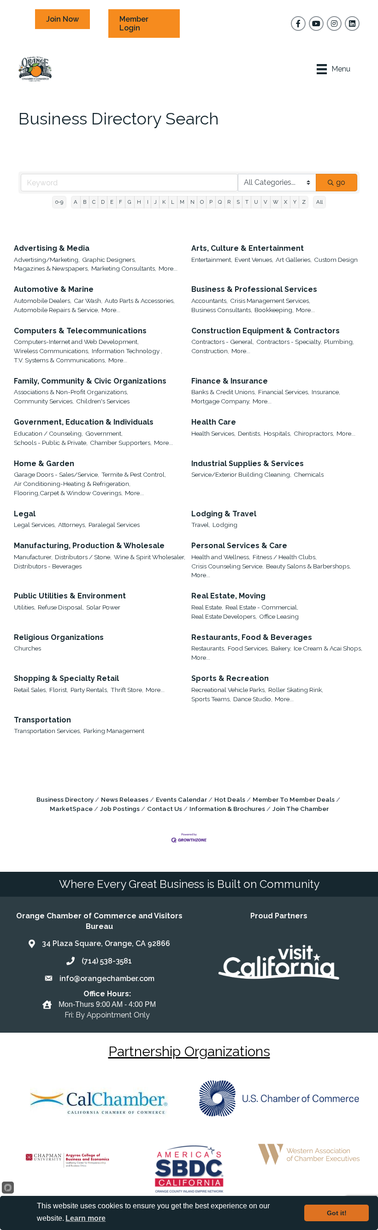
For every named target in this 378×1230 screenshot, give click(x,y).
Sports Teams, (211, 699)
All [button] (319, 202)
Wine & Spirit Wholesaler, (149, 557)
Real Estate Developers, (224, 616)
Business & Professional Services (254, 289)
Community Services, (44, 401)
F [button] (120, 202)
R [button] (228, 202)
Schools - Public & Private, (51, 442)
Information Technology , (127, 351)
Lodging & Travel (223, 513)
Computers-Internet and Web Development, (76, 341)
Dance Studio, (252, 699)
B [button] (84, 202)
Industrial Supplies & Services (247, 463)
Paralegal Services (114, 524)
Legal (24, 513)
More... (168, 268)
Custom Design (336, 259)
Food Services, (248, 648)
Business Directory (65, 799)
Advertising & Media (51, 248)
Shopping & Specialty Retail (66, 678)
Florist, (58, 689)
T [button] (246, 202)
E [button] (111, 202)
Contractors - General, (222, 341)
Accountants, (209, 300)
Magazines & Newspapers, (51, 268)
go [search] (340, 182)
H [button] (139, 202)
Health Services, (213, 433)
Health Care (213, 422)
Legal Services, (35, 524)
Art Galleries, (294, 259)
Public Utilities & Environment (70, 595)
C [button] (93, 202)
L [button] (172, 202)
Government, (104, 433)
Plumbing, (339, 341)
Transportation (42, 720)
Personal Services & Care (239, 545)
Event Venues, (254, 259)
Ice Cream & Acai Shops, (328, 648)
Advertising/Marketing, (47, 259)
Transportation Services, (47, 730)
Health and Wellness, (220, 557)
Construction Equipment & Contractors (265, 330)
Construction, (210, 351)
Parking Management (113, 730)
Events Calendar (181, 799)
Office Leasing (279, 616)
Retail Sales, (30, 689)
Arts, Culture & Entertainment (247, 248)
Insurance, (326, 392)
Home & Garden (44, 463)
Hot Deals (229, 799)
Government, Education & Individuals (84, 422)
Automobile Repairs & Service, (56, 309)
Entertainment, (211, 259)
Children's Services (103, 401)
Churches (27, 648)
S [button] (238, 202)
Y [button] (294, 202)
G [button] (129, 202)
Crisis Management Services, (270, 300)
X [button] (285, 202)
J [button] (155, 202)
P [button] (211, 202)
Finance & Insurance (229, 381)
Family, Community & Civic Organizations (90, 381)
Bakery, (281, 648)
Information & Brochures (227, 808)
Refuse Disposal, (61, 607)
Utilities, (24, 607)
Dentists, (249, 433)
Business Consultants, (221, 309)
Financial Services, (283, 392)
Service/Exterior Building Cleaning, (241, 474)
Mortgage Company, (220, 401)
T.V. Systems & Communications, (60, 360)
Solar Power (103, 607)
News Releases (124, 799)
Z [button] (304, 202)
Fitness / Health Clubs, (285, 557)
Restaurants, (208, 648)
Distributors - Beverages (48, 566)
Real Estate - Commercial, (261, 607)
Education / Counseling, (48, 433)
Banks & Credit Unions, (223, 392)
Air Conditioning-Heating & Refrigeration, (72, 483)
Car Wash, (88, 300)
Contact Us (164, 808)
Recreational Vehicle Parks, (228, 689)
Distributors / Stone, (83, 557)
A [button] (75, 202)
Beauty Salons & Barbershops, (308, 566)
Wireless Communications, (51, 351)
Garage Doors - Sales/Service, (56, 474)
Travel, (200, 524)
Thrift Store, (127, 689)
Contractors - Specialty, (289, 341)
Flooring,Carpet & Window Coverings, (68, 493)
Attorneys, (72, 524)
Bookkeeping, (274, 309)
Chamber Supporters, (121, 442)
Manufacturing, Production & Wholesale (89, 545)
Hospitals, (277, 433)
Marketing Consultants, (123, 268)
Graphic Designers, (109, 259)
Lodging (225, 524)
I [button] (147, 202)
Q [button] (220, 202)
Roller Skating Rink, (295, 689)
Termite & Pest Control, (133, 474)
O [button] (202, 202)
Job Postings (120, 808)
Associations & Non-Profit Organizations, (71, 392)
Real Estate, (207, 607)
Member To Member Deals (294, 799)
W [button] (275, 202)
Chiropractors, (314, 433)
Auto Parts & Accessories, (140, 300)
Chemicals (309, 474)
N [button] (192, 202)
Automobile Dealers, (42, 300)
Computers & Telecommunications (80, 330)
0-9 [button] (59, 202)
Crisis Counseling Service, (227, 566)
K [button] (163, 202)
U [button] (256, 202)
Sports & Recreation (230, 678)
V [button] (265, 202)
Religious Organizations (59, 637)
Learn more (85, 1218)
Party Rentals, (89, 689)
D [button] (103, 202)
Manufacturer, (33, 557)
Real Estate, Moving (228, 595)
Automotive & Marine (54, 289)
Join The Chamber (300, 808)
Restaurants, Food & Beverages (251, 637)
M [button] (182, 202)
